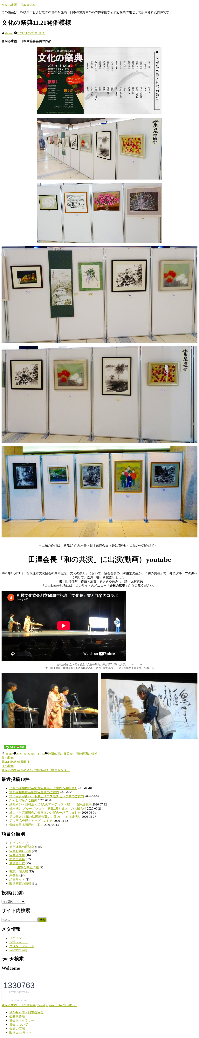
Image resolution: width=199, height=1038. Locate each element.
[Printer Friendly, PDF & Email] (15, 747)
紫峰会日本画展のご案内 (26, 824)
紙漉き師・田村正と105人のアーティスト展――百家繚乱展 (50, 804)
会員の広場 (17, 1028)
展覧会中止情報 (28, 867)
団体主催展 (17, 859)
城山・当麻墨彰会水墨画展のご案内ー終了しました (45, 812)
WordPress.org (18, 950)
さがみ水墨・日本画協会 (19, 5)
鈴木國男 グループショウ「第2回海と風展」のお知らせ (47, 808)
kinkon (9, 33)
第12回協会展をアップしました (31, 820)
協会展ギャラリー (21, 1020)
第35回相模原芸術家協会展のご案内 (34, 792)
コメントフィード (21, 946)
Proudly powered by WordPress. (57, 1005)
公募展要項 (17, 1016)
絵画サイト (17, 879)
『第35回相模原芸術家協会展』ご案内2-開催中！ (43, 788)
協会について (18, 1024)
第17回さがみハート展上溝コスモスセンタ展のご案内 (46, 796)
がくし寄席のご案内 (23, 800)
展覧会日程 (17, 863)
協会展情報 (17, 855)
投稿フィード (18, 942)
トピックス (17, 842)
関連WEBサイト (20, 1032)
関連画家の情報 (87, 753)
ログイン (15, 938)
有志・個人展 (18, 871)
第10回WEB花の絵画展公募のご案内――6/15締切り (45, 816)
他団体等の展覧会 (60, 753)
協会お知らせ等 (20, 851)
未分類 (14, 875)
